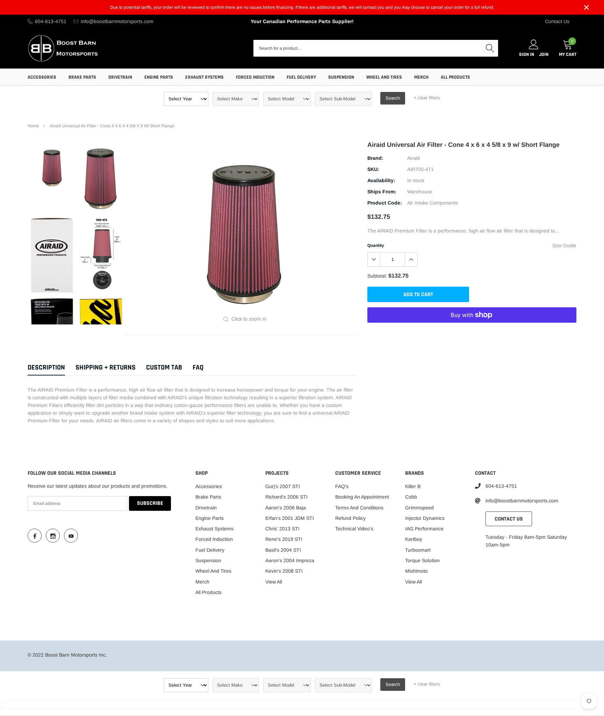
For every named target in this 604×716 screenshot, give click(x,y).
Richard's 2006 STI (286, 497)
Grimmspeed (419, 507)
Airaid (413, 158)
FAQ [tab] (198, 367)
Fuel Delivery (301, 77)
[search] (489, 48)
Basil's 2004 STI (283, 550)
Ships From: (381, 191)
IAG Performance (424, 528)
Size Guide (564, 245)
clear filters (427, 97)
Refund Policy (350, 518)
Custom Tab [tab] (164, 367)
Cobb (411, 497)
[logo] (63, 48)
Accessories (42, 77)
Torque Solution (422, 560)
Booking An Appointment (362, 497)
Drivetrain (120, 77)
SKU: (373, 169)
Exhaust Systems (204, 77)
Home (33, 125)
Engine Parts (158, 77)
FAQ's (341, 486)
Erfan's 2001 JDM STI (289, 518)
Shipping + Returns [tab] (106, 367)
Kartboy (413, 539)
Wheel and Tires (384, 77)
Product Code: (384, 203)
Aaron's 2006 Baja (285, 507)
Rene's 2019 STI (283, 539)
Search (393, 98)
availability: (381, 180)
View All (273, 582)
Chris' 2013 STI (282, 528)
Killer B (412, 486)
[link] (52, 166)
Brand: (375, 158)
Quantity (375, 245)
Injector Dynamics (425, 518)
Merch (421, 77)
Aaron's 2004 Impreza (289, 560)
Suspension (341, 77)
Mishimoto (416, 571)
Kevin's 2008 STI (284, 571)
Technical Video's (354, 528)
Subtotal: (377, 276)
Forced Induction (255, 77)
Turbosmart (418, 550)
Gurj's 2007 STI (282, 486)
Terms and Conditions (359, 507)
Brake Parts (82, 77)
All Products (455, 77)
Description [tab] (46, 367)
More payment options (471, 332)
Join (543, 54)
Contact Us (557, 21)
